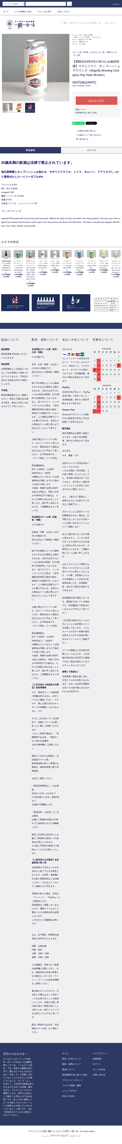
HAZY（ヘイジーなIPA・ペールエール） (87, 37)
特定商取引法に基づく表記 (86, 113)
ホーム (5, 12)
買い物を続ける (82, 139)
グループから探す (44, 12)
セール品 (82, 44)
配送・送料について (71, 1064)
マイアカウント (100, 1053)
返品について (80, 109)
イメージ (91, 150)
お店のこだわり (63, 12)
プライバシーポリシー (72, 1080)
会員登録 (97, 1058)
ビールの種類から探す (23, 12)
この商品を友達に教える (86, 131)
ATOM (71, 1096)
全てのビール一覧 (85, 39)
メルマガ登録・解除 (71, 1085)
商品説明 (30, 150)
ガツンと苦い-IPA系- (86, 35)
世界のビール (83, 42)
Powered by (46, 1136)
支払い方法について (71, 1058)
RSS (64, 1096)
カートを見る (99, 1069)
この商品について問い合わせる (88, 135)
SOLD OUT (96, 101)
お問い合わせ (99, 1075)
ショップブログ (69, 1091)
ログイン (97, 1064)
